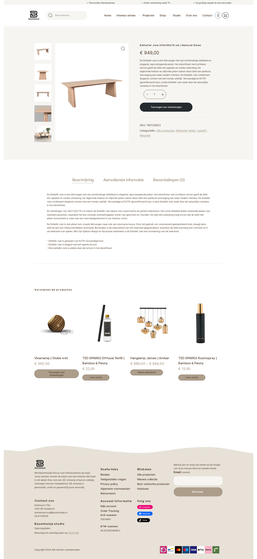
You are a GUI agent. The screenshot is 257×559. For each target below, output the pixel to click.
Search (82, 15)
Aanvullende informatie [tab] (123, 180)
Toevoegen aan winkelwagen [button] (56, 373)
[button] (123, 48)
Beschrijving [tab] (83, 180)
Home (107, 15)
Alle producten (165, 130)
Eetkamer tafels (185, 130)
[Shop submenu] (169, 15)
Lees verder (95, 377)
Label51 (202, 130)
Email (182, 472)
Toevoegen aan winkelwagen (166, 107)
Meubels (145, 135)
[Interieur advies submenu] (139, 15)
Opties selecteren (146, 372)
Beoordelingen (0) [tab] (169, 180)
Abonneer (197, 491)
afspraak (73, 532)
